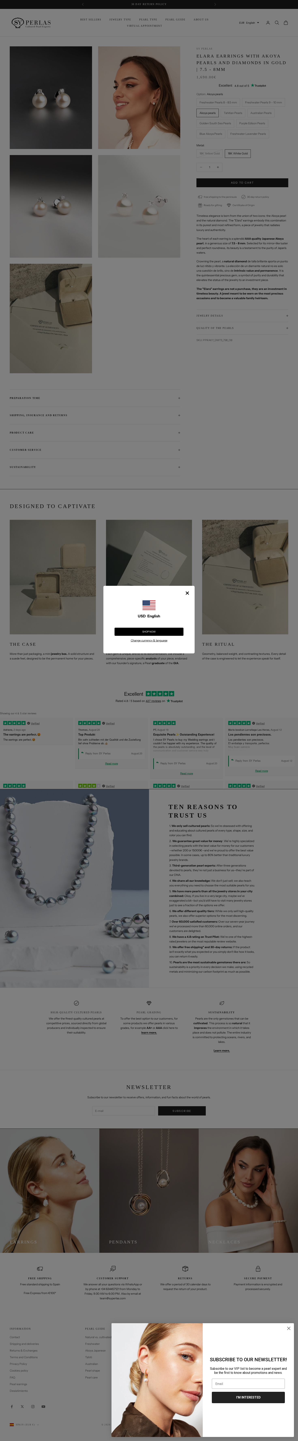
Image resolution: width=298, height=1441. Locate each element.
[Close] (187, 593)
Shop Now (149, 631)
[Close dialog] (288, 1328)
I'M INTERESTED (248, 1397)
